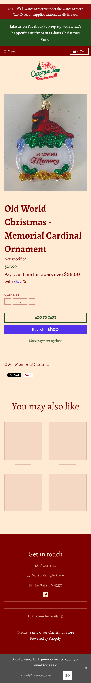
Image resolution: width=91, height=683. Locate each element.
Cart (81, 51)
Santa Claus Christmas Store (51, 632)
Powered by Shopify (45, 638)
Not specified (15, 259)
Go (67, 675)
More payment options (45, 340)
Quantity (11, 295)
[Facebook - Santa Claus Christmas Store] (45, 594)
